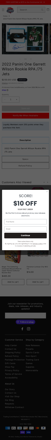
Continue (25, 235)
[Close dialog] (47, 192)
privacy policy (38, 244)
